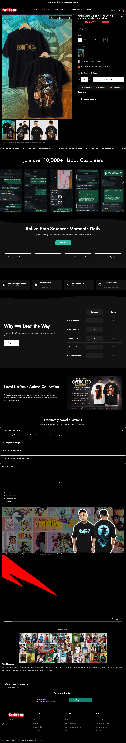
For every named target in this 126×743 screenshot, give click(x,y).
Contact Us (36, 724)
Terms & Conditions (40, 731)
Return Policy (100, 720)
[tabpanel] (9, 130)
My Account (68, 720)
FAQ (65, 731)
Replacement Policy (102, 727)
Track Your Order (70, 724)
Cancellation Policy (102, 724)
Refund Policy (100, 731)
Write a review (80, 700)
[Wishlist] (119, 10)
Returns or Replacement (72, 727)
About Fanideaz (38, 720)
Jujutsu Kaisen (88, 404)
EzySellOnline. (41, 740)
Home (3, 143)
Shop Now (63, 242)
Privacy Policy (38, 727)
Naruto (103, 404)
